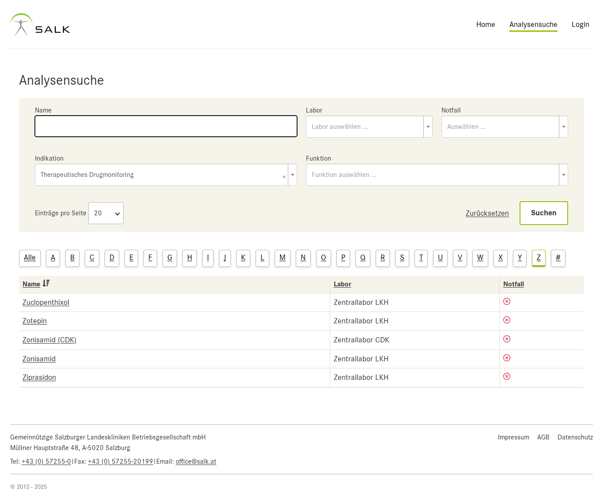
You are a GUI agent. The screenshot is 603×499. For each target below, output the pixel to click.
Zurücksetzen (487, 213)
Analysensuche (533, 24)
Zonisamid (39, 358)
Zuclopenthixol (46, 302)
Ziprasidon (39, 377)
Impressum (513, 437)
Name (43, 110)
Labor (314, 110)
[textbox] (369, 126)
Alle (30, 257)
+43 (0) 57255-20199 (120, 461)
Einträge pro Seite (61, 213)
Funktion (318, 158)
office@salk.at (196, 461)
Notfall (451, 110)
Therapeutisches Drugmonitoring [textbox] (163, 175)
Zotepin (35, 320)
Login (580, 24)
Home (485, 24)
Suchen (544, 213)
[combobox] (369, 127)
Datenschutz (575, 437)
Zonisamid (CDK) (49, 339)
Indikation (49, 158)
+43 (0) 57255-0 (46, 461)
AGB (543, 437)
